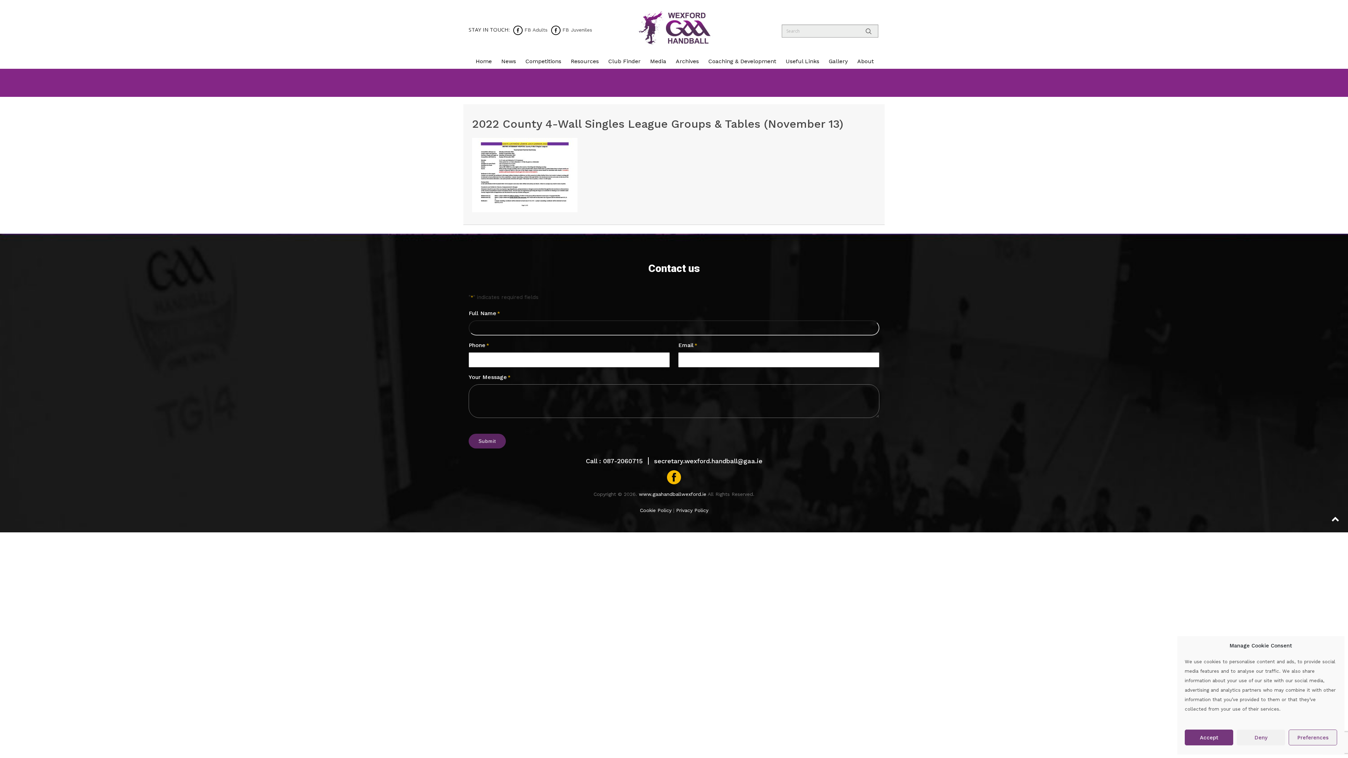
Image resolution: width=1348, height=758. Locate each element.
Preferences (1313, 737)
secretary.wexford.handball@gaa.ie (708, 461)
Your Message (489, 377)
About (865, 61)
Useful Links (802, 61)
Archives (687, 61)
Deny (1261, 737)
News (508, 61)
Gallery (838, 61)
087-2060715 (623, 461)
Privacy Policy (692, 510)
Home (484, 61)
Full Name (484, 313)
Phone (479, 345)
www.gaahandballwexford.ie (672, 494)
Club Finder (624, 61)
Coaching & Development (742, 61)
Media (658, 61)
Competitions (543, 61)
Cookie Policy (656, 510)
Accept (1209, 737)
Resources (585, 61)
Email (687, 345)
